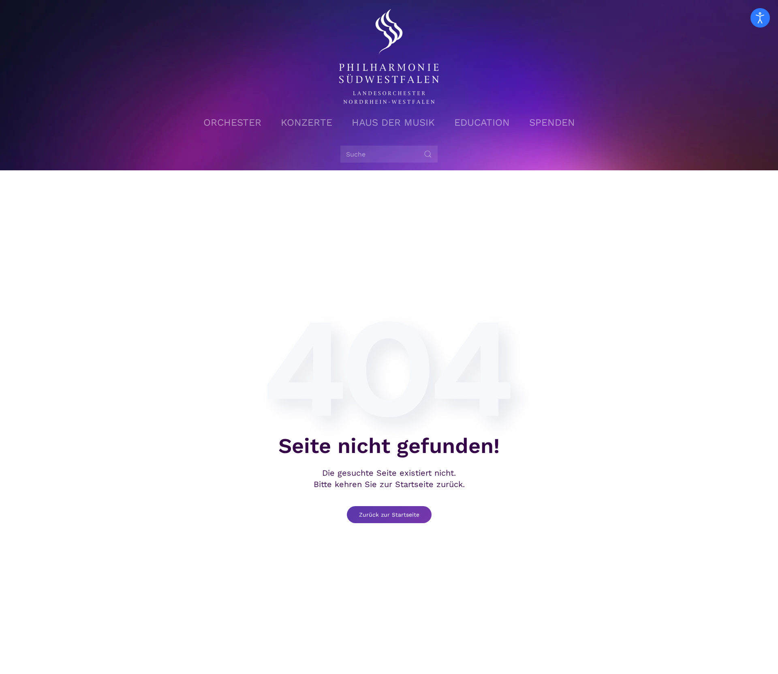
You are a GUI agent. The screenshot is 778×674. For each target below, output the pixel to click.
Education (482, 122)
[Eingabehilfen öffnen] (760, 18)
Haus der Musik (393, 122)
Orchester (232, 122)
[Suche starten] (428, 154)
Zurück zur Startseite (389, 514)
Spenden (552, 122)
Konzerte (306, 122)
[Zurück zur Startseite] (389, 56)
